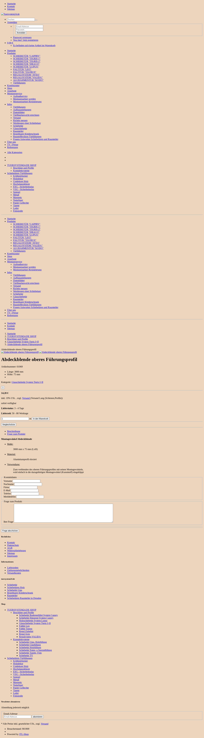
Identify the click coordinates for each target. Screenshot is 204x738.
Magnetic (17, 197)
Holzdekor (18, 178)
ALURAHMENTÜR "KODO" (28, 80)
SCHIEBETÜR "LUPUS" (26, 66)
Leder (16, 208)
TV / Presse (12, 144)
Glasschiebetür (20, 128)
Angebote (11, 91)
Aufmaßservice (20, 96)
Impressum (12, 556)
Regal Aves (24, 634)
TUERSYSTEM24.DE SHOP (21, 165)
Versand (17, 117)
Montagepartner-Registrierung (27, 101)
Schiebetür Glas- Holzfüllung (33, 642)
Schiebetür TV (26, 655)
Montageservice (14, 93)
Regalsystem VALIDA (30, 636)
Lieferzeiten (12, 567)
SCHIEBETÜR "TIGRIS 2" (26, 61)
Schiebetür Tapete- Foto (30, 653)
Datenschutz (13, 545)
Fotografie (18, 211)
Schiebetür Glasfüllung (30, 644)
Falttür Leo (24, 626)
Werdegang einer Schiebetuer (27, 123)
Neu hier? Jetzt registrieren (25, 40)
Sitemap (11, 9)
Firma (6, 487)
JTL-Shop (24, 734)
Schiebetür (18, 126)
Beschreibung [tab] (13, 431)
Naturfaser (18, 200)
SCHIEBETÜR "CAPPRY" (26, 56)
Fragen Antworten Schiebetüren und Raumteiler (35, 139)
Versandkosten (14, 573)
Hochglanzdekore (21, 184)
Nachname (9, 484)
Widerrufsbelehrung (16, 550)
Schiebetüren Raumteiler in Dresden (24, 598)
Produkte (11, 53)
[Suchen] (36, 20)
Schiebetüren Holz (16, 587)
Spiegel (16, 192)
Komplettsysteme (21, 170)
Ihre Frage (8, 521)
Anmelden (21, 33)
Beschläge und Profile (23, 168)
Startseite (11, 3)
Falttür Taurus (25, 628)
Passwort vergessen (22, 37)
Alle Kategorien (14, 152)
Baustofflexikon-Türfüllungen (27, 136)
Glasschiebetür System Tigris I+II (27, 382)
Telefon (7, 493)
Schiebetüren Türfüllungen (19, 173)
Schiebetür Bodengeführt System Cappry (38, 615)
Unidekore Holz (20, 181)
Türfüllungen (19, 83)
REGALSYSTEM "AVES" (26, 74)
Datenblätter (19, 112)
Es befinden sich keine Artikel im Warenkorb (34, 45)
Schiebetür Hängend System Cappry (36, 618)
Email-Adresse (10, 713)
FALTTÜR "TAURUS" (24, 72)
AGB (9, 548)
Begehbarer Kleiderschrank (26, 134)
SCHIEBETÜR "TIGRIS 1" (26, 58)
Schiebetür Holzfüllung (30, 647)
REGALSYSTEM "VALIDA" (28, 77)
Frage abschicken (10, 531)
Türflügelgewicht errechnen (26, 115)
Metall (16, 194)
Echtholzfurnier (20, 176)
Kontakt (11, 6)
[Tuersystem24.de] (10, 14)
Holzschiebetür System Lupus (33, 620)
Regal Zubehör (26, 631)
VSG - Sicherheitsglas (23, 189)
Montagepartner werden (24, 99)
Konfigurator (13, 85)
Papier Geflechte (21, 203)
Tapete (16, 205)
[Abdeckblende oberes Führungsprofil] (20, 352)
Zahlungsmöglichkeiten (18, 570)
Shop (9, 88)
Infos (9, 104)
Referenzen (12, 147)
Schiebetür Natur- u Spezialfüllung (35, 650)
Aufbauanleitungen (22, 109)
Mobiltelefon (10, 496)
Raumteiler (18, 131)
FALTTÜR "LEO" (22, 69)
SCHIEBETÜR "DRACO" (26, 64)
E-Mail (7, 490)
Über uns (11, 142)
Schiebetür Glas (14, 590)
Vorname (8, 481)
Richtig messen (20, 120)
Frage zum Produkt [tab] (16, 434)
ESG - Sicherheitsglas (23, 186)
